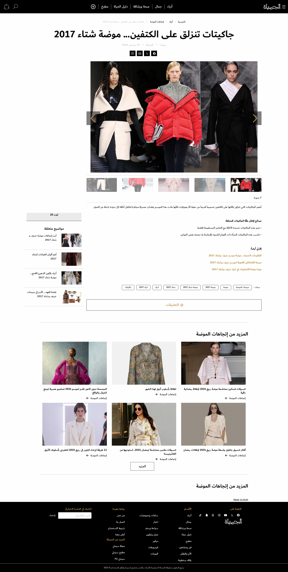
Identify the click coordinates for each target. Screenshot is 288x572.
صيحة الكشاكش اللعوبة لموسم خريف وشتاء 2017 (236, 262)
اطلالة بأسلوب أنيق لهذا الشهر (160, 389)
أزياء (169, 6)
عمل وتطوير (152, 534)
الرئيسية (181, 22)
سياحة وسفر (151, 528)
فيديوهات (153, 547)
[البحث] (15, 6)
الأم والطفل (186, 554)
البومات (154, 554)
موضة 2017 (211, 287)
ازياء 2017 (143, 287)
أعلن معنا (120, 534)
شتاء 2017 (171, 287)
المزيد (142, 466)
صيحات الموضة (242, 287)
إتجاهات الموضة (157, 22)
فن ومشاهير (185, 547)
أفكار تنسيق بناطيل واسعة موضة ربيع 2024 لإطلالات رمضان (214, 450)
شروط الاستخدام (116, 528)
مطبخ (104, 6)
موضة (225, 287)
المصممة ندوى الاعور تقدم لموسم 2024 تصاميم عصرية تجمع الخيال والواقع (75, 391)
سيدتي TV (119, 559)
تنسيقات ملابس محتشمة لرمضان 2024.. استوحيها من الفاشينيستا (148, 452)
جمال (158, 6)
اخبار (155, 522)
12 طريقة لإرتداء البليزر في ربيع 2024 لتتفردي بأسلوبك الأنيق (75, 450)
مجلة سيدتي (119, 546)
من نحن (121, 515)
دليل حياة (187, 534)
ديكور (155, 541)
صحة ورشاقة (141, 6)
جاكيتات (128, 287)
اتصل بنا (120, 522)
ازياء (157, 287)
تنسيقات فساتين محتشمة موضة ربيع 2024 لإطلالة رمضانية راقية (215, 391)
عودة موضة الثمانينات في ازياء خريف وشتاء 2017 (237, 269)
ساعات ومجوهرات (149, 515)
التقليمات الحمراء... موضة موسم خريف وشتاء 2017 (235, 255)
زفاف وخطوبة (185, 560)
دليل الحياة (121, 6)
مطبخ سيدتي (118, 552)
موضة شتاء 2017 (190, 287)
